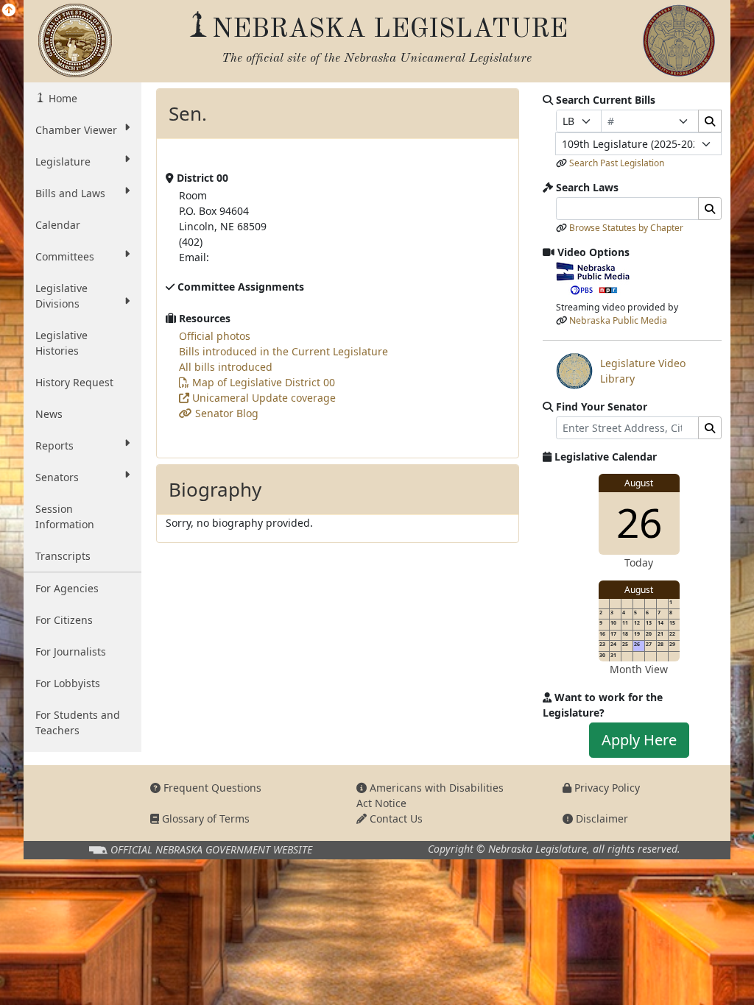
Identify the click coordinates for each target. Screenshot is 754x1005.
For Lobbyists (67, 683)
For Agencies (67, 588)
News (49, 414)
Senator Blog (225, 413)
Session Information (64, 516)
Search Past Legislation (616, 163)
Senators (57, 477)
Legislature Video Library (621, 371)
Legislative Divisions (61, 295)
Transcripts (63, 556)
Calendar (57, 225)
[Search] (710, 121)
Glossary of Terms (204, 818)
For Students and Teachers (77, 722)
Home (61, 98)
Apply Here (639, 740)
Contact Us (395, 818)
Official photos (214, 336)
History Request (74, 382)
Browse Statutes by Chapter (626, 227)
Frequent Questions (211, 788)
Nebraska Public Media (618, 320)
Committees (64, 256)
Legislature (63, 161)
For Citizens (64, 620)
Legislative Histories (61, 343)
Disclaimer (600, 818)
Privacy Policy (605, 788)
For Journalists (70, 651)
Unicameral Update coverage (262, 398)
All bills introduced (225, 367)
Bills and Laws (70, 193)
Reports (54, 445)
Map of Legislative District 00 (262, 382)
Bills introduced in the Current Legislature (283, 351)
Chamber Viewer (76, 130)
